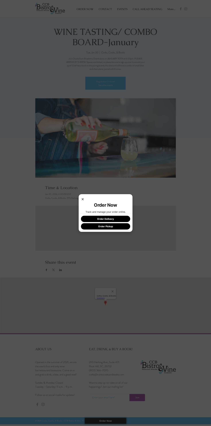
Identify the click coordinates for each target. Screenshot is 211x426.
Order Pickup (105, 226)
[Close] (83, 199)
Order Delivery (105, 218)
